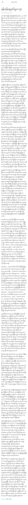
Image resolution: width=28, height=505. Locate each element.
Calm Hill (14, 2)
